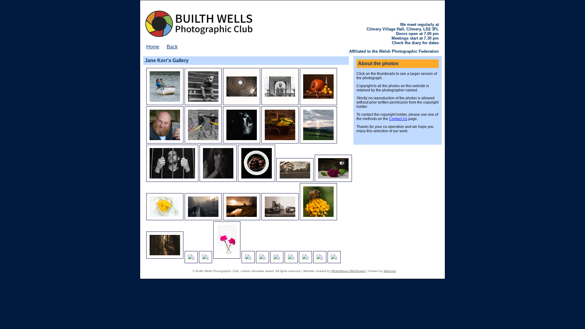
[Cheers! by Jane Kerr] (164, 141)
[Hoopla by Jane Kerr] (203, 141)
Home (152, 46)
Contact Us (398, 119)
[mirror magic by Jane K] (334, 257)
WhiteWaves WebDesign (348, 271)
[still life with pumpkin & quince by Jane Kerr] (318, 103)
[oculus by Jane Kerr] (241, 103)
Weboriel (390, 271)
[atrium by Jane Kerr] (280, 103)
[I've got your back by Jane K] (319, 257)
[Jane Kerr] (241, 141)
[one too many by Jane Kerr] (203, 103)
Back (172, 46)
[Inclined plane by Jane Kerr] (164, 103)
